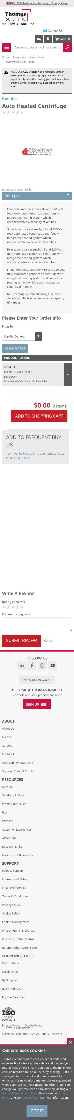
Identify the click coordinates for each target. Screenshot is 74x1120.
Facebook (31, 665)
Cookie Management (15, 922)
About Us (8, 729)
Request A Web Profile (17, 190)
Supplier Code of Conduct (19, 771)
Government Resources (17, 855)
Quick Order (10, 972)
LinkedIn (21, 665)
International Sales (14, 879)
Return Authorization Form (19, 948)
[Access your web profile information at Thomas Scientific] (48, 39)
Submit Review (21, 640)
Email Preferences (14, 888)
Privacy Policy (11, 905)
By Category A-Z (12, 989)
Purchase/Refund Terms (18, 939)
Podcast (7, 821)
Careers (7, 746)
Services (7, 787)
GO (67, 47)
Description (13, 195)
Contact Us (55, 31)
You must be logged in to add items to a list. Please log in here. (35, 456)
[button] (68, 374)
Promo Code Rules (14, 804)
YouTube (52, 665)
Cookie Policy (11, 913)
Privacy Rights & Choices (18, 931)
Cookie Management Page (19, 1093)
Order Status (10, 963)
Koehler (9, 98)
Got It (37, 1111)
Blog (5, 812)
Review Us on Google (37, 680)
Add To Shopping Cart (39, 416)
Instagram (42, 665)
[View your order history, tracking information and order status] (39, 39)
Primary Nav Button (6, 47)
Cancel (48, 641)
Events (6, 737)
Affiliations (9, 838)
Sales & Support (12, 871)
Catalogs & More (13, 795)
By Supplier (9, 980)
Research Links (12, 847)
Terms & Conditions (15, 896)
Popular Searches (13, 997)
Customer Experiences (17, 830)
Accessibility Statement (17, 763)
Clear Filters (15, 348)
